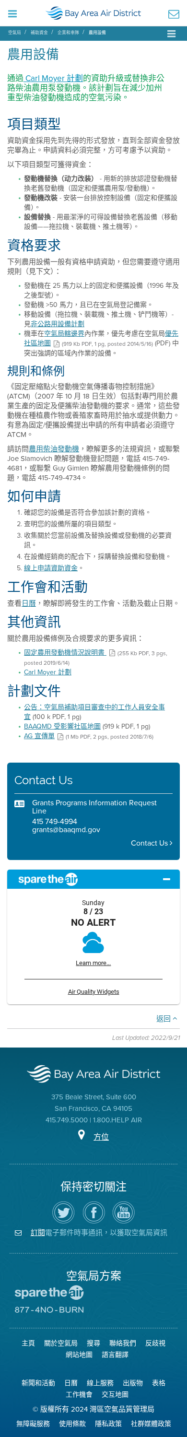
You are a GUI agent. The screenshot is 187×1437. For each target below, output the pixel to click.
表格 (158, 1383)
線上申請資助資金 (51, 568)
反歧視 (155, 1343)
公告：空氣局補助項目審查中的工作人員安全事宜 (94, 712)
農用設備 (97, 32)
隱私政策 (108, 1424)
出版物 (133, 1383)
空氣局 (14, 32)
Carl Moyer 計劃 (53, 78)
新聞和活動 (38, 1383)
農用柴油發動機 (54, 449)
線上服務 (100, 1383)
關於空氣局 (61, 1343)
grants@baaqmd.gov (66, 829)
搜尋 (93, 1343)
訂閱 (38, 1232)
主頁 (28, 1343)
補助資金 (39, 32)
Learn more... (93, 963)
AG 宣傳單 (39, 736)
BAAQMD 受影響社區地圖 (62, 726)
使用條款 (72, 1424)
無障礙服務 (33, 1424)
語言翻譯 (115, 1355)
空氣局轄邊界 (64, 334)
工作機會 (79, 1395)
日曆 (29, 603)
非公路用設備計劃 (57, 324)
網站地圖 (79, 1355)
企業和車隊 (68, 32)
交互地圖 (115, 1395)
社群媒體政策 (151, 1424)
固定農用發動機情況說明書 (65, 653)
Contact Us (150, 843)
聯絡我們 (122, 1343)
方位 (101, 1137)
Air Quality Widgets (93, 992)
